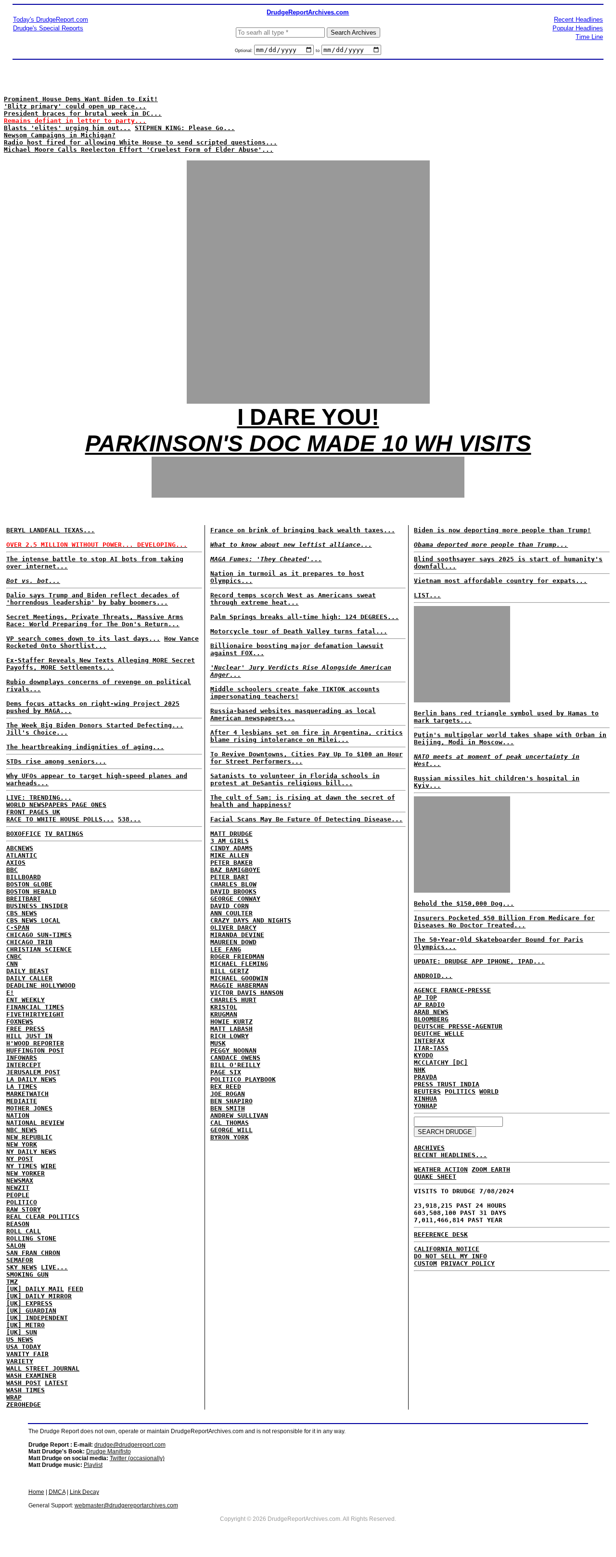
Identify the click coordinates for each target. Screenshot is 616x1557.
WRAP (14, 1397)
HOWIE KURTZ (231, 1021)
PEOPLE (17, 1195)
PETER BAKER (231, 862)
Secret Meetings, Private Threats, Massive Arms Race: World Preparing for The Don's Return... (94, 620)
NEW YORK (21, 1144)
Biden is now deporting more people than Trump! (502, 530)
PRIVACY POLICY (468, 1263)
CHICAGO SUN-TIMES (39, 934)
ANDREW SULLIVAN (239, 1115)
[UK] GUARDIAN (31, 1310)
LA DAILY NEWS (31, 1079)
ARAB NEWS (431, 1012)
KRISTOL (223, 1007)
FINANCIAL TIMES (35, 1007)
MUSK (218, 1043)
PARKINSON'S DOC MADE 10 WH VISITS (308, 443)
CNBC (14, 956)
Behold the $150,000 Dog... (464, 903)
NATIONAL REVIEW (35, 1122)
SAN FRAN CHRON (33, 1252)
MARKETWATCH (27, 1093)
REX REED (225, 1086)
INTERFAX (429, 1040)
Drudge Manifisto (108, 1451)
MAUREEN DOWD (233, 942)
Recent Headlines (578, 19)
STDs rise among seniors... (56, 761)
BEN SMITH (227, 1108)
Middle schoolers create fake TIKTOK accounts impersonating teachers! (295, 693)
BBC (12, 869)
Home (36, 1492)
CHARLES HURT (233, 999)
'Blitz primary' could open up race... (75, 106)
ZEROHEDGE (23, 1404)
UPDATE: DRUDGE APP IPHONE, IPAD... (479, 961)
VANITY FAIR (27, 1354)
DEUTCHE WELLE (439, 1033)
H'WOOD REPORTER (35, 1043)
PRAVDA (425, 1077)
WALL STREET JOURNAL (42, 1368)
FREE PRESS (25, 1028)
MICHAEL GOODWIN (239, 978)
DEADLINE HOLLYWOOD (41, 985)
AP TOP (425, 997)
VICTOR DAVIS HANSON (246, 992)
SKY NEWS (21, 1267)
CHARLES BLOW (233, 884)
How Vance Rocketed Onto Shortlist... (102, 642)
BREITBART (23, 898)
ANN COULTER (231, 913)
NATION (17, 1115)
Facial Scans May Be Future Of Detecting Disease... (306, 819)
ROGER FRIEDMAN (237, 956)
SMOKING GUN (27, 1274)
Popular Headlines (577, 28)
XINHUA (425, 1098)
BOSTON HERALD (31, 891)
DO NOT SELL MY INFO (450, 1256)
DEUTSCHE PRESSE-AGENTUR (458, 1026)
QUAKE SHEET (435, 1176)
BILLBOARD (23, 877)
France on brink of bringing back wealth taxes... (302, 530)
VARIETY (19, 1361)
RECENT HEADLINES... (450, 1155)
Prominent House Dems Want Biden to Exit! (81, 99)
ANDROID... (433, 975)
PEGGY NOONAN (233, 1050)
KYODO (423, 1055)
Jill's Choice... (37, 732)
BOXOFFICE (23, 833)
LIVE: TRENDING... (39, 797)
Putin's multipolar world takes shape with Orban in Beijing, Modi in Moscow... (510, 738)
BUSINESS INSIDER (37, 906)
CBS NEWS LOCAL (33, 920)
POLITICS (460, 1091)
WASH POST (23, 1382)
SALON (16, 1245)
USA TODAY (23, 1346)
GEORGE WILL (231, 1130)
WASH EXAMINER (31, 1375)
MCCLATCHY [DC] (441, 1062)
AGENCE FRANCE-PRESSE (452, 990)
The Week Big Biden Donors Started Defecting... (94, 725)
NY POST (19, 1158)
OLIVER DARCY (233, 927)
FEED (75, 1289)
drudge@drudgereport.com (130, 1444)
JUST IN (39, 1036)
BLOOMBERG (431, 1019)
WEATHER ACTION (441, 1169)
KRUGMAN (223, 1014)
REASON (17, 1223)
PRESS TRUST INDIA (446, 1084)
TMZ (12, 1281)
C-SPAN (17, 927)
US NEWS (19, 1339)
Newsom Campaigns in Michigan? (60, 135)
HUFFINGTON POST (35, 1050)
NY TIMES (21, 1166)
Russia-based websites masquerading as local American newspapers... (293, 714)
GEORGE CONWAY (235, 898)
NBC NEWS (21, 1130)
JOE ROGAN (227, 1093)
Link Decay (84, 1492)
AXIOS (16, 862)
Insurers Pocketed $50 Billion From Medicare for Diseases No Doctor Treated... (504, 921)
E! (10, 992)
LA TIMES (21, 1086)
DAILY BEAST (27, 971)
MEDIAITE (21, 1101)
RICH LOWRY (229, 1036)
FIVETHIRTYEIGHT (35, 1014)
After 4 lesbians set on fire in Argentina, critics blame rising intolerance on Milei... (306, 736)
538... (129, 819)
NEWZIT (17, 1187)
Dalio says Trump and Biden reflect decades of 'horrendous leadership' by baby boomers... (93, 599)
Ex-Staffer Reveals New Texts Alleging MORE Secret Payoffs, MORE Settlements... (100, 664)
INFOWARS (21, 1057)
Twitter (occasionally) (137, 1458)
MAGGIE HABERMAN (239, 985)
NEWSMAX (19, 1180)
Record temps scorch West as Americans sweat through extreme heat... (293, 599)
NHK (419, 1069)
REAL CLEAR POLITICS (42, 1216)
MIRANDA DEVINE (237, 934)
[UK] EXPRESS (29, 1303)
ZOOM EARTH (491, 1169)
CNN (12, 963)
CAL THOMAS (229, 1122)
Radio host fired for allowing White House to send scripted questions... (140, 142)
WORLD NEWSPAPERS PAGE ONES (56, 804)
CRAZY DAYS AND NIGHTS (250, 920)
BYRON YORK (229, 1137)
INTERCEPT (23, 1065)
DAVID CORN (229, 906)
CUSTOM (425, 1263)
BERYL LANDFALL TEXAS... (50, 530)
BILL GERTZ (229, 971)
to (318, 50)
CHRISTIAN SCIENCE (39, 949)
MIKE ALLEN (229, 855)
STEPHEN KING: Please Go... (185, 128)
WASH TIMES (25, 1390)
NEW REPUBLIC (29, 1137)
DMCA (57, 1492)
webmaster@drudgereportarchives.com (126, 1505)
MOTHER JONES (29, 1108)
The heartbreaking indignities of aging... (85, 747)
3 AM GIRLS (229, 840)
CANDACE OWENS (235, 1057)
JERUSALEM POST (33, 1072)
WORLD (489, 1091)
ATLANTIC (21, 855)
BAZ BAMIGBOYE (235, 869)
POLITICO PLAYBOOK (243, 1079)
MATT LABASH (231, 1028)
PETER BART (229, 877)
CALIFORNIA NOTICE (446, 1249)
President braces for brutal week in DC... (83, 113)
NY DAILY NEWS (31, 1151)
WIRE (48, 1166)
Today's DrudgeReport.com (50, 19)
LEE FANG (225, 949)
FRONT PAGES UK (33, 812)
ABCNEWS (19, 848)
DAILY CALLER (29, 978)
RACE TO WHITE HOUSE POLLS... (60, 819)
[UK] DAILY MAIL (35, 1289)
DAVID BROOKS (233, 891)
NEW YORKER (25, 1173)
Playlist (93, 1465)
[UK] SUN (21, 1332)
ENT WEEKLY (25, 999)
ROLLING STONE (31, 1238)
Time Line (589, 36)
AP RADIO (429, 1004)
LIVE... (54, 1267)
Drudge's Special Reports (48, 28)
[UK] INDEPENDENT (37, 1317)
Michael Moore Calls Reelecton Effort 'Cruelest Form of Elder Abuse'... (138, 149)
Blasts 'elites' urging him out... (67, 128)
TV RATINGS (64, 833)
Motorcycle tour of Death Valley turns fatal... (298, 631)
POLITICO (21, 1202)
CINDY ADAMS (231, 848)
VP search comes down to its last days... (83, 638)
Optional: (244, 50)
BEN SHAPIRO (231, 1101)
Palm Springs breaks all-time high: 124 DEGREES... (304, 616)
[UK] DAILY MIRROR (39, 1296)
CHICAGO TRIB (29, 942)
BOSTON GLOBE (29, 884)
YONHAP (425, 1105)
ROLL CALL (23, 1231)
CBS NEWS (21, 913)
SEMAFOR (19, 1260)
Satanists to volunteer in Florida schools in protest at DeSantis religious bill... (295, 779)
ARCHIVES (429, 1147)
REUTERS (427, 1091)
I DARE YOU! (308, 417)
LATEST (56, 1382)
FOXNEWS (19, 1021)
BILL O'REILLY (235, 1065)
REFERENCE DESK (441, 1234)
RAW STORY (23, 1209)
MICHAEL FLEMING (239, 963)
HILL (14, 1036)
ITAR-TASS (431, 1048)
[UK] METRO (25, 1325)
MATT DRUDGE (231, 833)
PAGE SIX (225, 1072)
